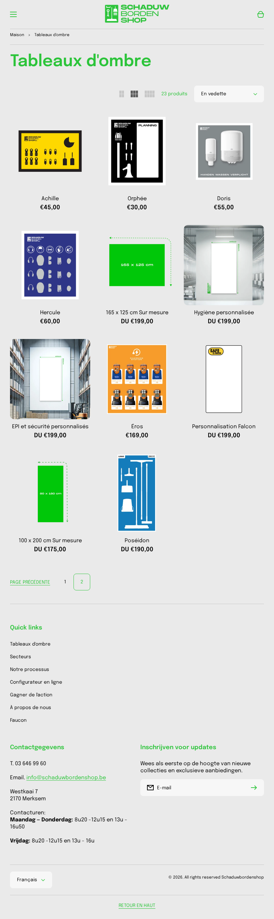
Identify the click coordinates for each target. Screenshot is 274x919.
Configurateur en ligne (36, 682)
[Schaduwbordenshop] (137, 14)
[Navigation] (13, 14)
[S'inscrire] (255, 787)
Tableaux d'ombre (30, 644)
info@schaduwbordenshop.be (66, 778)
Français (27, 880)
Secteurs (20, 657)
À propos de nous (30, 707)
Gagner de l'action (31, 695)
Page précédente (30, 582)
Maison (17, 35)
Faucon (18, 720)
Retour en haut (137, 905)
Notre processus (29, 669)
